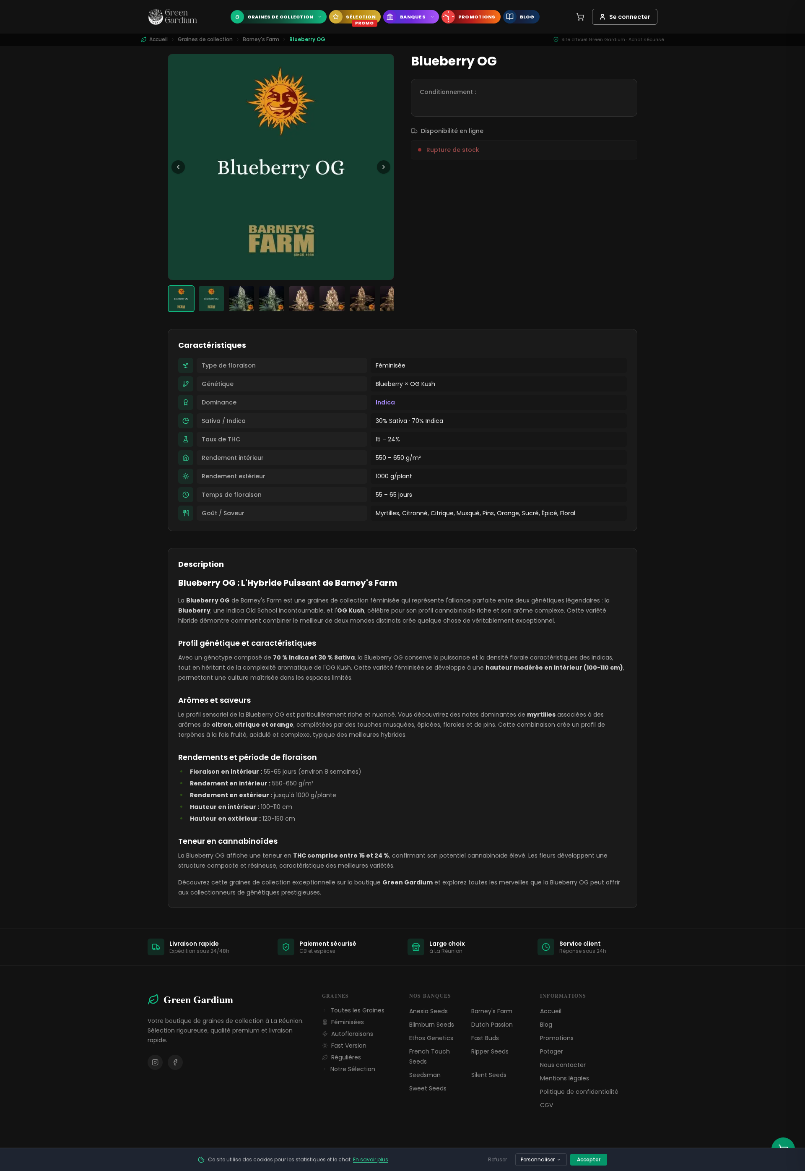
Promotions (557, 1038)
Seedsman (425, 1075)
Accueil (550, 1011)
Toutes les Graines (357, 1010)
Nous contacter (563, 1065)
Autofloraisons (352, 1034)
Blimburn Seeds (431, 1024)
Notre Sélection (352, 1069)
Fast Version (348, 1045)
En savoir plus (370, 1159)
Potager (551, 1051)
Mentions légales (564, 1078)
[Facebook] (175, 1062)
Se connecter (629, 17)
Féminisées (347, 1022)
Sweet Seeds (428, 1088)
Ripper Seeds (490, 1051)
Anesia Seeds (428, 1011)
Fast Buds (485, 1038)
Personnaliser (538, 1159)
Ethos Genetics (431, 1038)
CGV (546, 1105)
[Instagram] (155, 1062)
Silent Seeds (488, 1075)
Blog (546, 1024)
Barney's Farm (261, 39)
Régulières (346, 1057)
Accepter (588, 1159)
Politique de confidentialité (579, 1092)
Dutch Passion (492, 1024)
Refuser (497, 1159)
